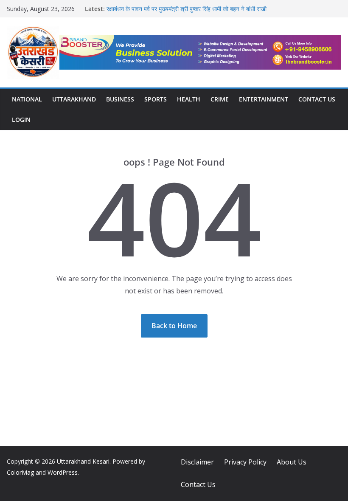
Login (21, 119)
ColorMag (20, 472)
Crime (219, 99)
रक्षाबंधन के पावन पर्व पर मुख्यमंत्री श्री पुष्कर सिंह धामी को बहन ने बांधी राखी (187, 9)
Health (188, 99)
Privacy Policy (245, 462)
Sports (155, 99)
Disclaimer (197, 462)
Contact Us (316, 99)
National (27, 99)
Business (120, 99)
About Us (291, 462)
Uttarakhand (74, 99)
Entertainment (263, 99)
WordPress (63, 472)
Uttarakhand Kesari (83, 461)
